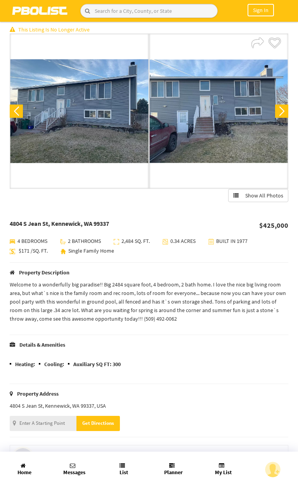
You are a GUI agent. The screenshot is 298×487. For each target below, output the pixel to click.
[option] (79, 111)
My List (223, 472)
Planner (173, 472)
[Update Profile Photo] (272, 469)
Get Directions (98, 423)
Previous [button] (16, 111)
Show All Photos (262, 195)
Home (24, 472)
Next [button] (281, 111)
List (124, 472)
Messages (74, 472)
